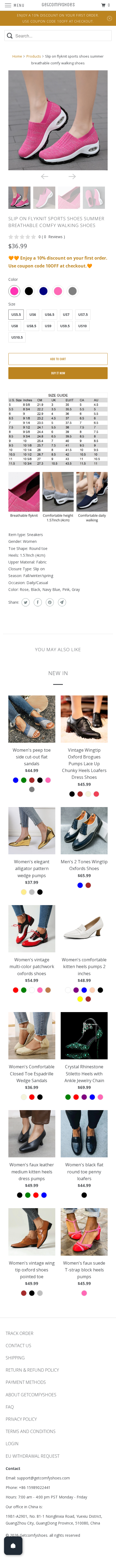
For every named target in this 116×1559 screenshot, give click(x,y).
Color (13, 279)
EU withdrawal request (32, 1456)
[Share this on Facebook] (37, 602)
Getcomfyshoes (33, 1535)
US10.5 (17, 337)
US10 (82, 325)
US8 (14, 325)
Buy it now (58, 373)
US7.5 (83, 314)
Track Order (19, 1333)
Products (33, 56)
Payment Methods (26, 1382)
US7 (66, 314)
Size (11, 304)
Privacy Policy (21, 1419)
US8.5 (31, 325)
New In (58, 673)
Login (12, 1444)
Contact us (18, 1346)
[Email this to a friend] (61, 602)
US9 (48, 325)
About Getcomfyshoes (31, 1395)
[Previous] (44, 176)
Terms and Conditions (31, 1431)
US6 (32, 314)
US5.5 (16, 314)
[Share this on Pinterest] (49, 602)
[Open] (13, 1545)
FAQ (10, 1407)
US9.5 (65, 325)
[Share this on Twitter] (25, 602)
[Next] (72, 176)
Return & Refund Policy (32, 1370)
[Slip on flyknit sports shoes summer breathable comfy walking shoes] (58, 120)
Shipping (15, 1358)
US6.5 (49, 314)
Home (17, 56)
